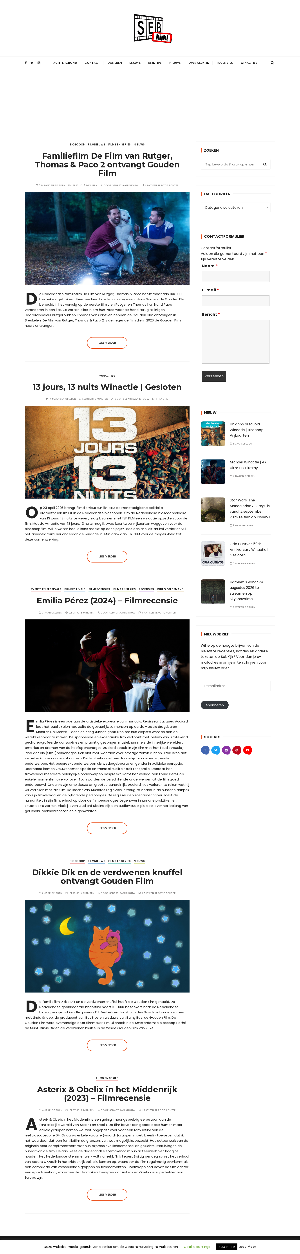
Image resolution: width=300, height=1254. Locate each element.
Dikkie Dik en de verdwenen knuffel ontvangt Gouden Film (107, 876)
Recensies (225, 63)
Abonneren (215, 705)
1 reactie (162, 399)
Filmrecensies (99, 589)
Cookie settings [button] (197, 1246)
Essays (135, 63)
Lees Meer (247, 1246)
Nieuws (175, 63)
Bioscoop (77, 144)
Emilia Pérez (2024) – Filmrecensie (107, 600)
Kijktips (155, 63)
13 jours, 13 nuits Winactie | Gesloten (107, 387)
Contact (92, 63)
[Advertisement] (150, 102)
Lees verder (107, 343)
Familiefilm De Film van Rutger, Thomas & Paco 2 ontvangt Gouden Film (107, 164)
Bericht (211, 314)
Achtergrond (65, 63)
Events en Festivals (46, 589)
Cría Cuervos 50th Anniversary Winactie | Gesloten (249, 549)
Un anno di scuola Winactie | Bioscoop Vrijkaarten (247, 430)
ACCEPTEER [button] (227, 1247)
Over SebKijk (198, 63)
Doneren (115, 63)
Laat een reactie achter (162, 185)
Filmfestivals (74, 589)
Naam (210, 266)
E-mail (210, 290)
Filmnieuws (96, 144)
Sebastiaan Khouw (125, 185)
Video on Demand (170, 589)
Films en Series (119, 144)
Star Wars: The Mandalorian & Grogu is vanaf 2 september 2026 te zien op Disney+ (250, 509)
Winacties (248, 63)
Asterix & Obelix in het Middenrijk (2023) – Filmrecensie (107, 1094)
